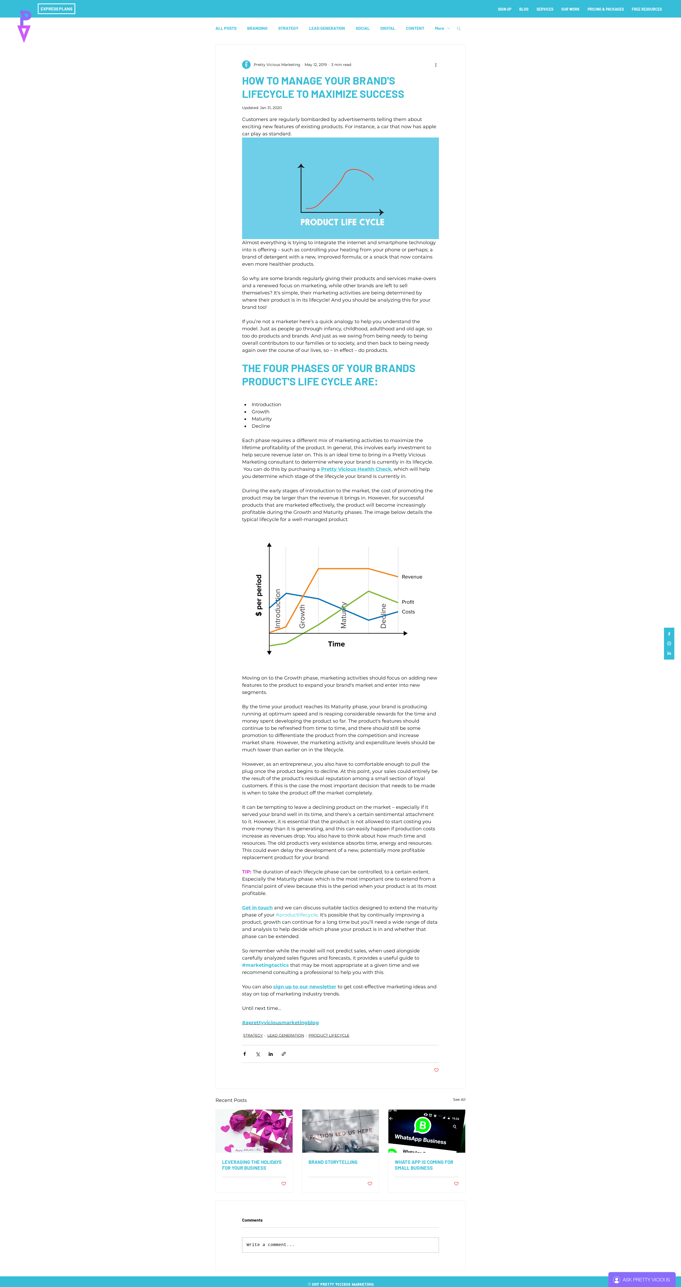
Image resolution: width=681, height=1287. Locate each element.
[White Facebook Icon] (669, 633)
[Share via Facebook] (244, 1053)
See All (459, 1099)
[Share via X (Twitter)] (257, 1053)
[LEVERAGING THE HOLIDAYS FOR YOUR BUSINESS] (254, 1131)
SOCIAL (363, 28)
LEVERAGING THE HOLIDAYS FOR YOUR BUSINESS (252, 1165)
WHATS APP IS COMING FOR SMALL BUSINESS (424, 1165)
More (439, 28)
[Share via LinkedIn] (270, 1053)
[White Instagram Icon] (669, 643)
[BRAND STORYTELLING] (340, 1131)
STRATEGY (288, 28)
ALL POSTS (225, 28)
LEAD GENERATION (327, 28)
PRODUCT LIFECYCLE (329, 1035)
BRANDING (257, 28)
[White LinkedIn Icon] (669, 653)
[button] (458, 28)
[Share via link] (283, 1053)
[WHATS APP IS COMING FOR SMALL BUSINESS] (426, 1131)
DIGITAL (387, 28)
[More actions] (436, 64)
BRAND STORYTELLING (333, 1162)
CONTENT (415, 28)
